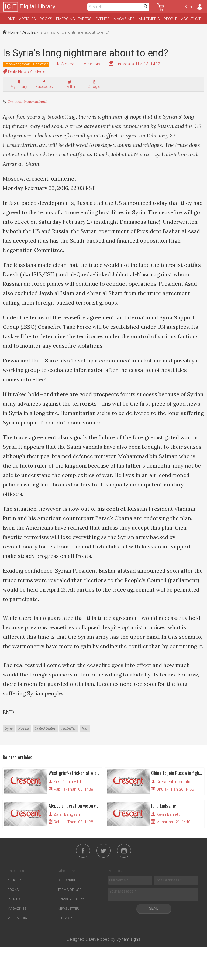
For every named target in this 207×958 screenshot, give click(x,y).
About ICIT (191, 19)
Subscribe (67, 880)
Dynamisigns (128, 939)
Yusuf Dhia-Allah (68, 781)
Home (10, 19)
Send (154, 908)
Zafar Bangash (67, 814)
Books (46, 19)
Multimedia (149, 19)
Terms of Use (69, 890)
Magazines (124, 19)
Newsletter (68, 909)
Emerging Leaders (74, 19)
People (170, 19)
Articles (27, 19)
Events (102, 19)
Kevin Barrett (168, 814)
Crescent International (81, 64)
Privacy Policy (71, 899)
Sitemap (65, 918)
